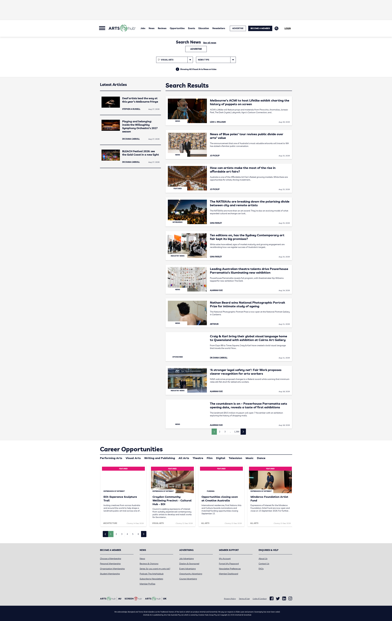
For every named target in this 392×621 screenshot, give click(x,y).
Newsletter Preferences (230, 568)
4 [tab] (127, 534)
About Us (263, 558)
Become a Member (260, 28)
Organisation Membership (112, 568)
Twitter (278, 598)
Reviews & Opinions (149, 563)
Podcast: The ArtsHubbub (152, 573)
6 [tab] (138, 534)
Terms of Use (244, 598)
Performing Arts (111, 458)
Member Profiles (147, 583)
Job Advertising (186, 558)
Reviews (162, 28)
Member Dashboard (228, 573)
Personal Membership (110, 563)
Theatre (198, 458)
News (152, 28)
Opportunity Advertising (190, 573)
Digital (220, 458)
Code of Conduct (260, 598)
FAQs (261, 568)
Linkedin (284, 598)
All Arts (184, 458)
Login (288, 28)
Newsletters (218, 28)
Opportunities (177, 28)
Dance (261, 458)
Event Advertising (187, 568)
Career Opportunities (131, 449)
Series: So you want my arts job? (155, 568)
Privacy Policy (230, 598)
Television (235, 458)
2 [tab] (116, 534)
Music (249, 458)
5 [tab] (132, 534)
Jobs (143, 28)
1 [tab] (110, 534)
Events (191, 28)
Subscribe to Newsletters (151, 578)
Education (203, 28)
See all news (209, 42)
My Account (225, 558)
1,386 (236, 431)
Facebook (271, 598)
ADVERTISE (237, 28)
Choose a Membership (110, 558)
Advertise (196, 49)
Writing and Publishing (159, 458)
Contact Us (264, 563)
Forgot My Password (229, 563)
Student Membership (110, 573)
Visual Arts (133, 458)
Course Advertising (188, 578)
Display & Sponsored (189, 563)
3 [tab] (121, 534)
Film (210, 458)
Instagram (290, 598)
